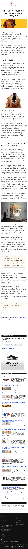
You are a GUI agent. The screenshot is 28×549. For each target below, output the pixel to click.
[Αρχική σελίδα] (14, 6)
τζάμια (12, 344)
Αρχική (17, 516)
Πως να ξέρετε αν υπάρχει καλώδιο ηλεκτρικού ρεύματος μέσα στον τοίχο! (13, 438)
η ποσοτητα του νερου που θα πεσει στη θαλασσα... (6, 530)
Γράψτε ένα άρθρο (20, 524)
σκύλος (16, 344)
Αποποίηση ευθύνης (4, 541)
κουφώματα (8, 344)
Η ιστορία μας (19, 522)
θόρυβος (20, 344)
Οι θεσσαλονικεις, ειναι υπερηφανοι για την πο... (5, 522)
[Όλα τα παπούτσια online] (12, 369)
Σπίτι (9, 341)
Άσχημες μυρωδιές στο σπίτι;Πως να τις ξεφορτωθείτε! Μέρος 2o (12, 421)
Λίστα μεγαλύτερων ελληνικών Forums (11, 487)
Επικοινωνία (18, 526)
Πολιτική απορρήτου (14, 541)
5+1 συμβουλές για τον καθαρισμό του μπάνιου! (13, 429)
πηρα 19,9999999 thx (5, 536)
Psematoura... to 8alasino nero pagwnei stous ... (6, 534)
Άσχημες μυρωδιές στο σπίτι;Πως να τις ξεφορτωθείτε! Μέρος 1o (12, 393)
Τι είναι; (18, 518)
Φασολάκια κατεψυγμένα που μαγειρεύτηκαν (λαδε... (6, 526)
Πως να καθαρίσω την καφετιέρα (10, 475)
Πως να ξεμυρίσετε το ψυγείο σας (10, 385)
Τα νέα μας (18, 520)
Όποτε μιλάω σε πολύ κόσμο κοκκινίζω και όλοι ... (6, 518)
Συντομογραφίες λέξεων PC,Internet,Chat (12, 496)
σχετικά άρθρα (8, 348)
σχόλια (7, 347)
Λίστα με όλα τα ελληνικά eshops (10, 491)
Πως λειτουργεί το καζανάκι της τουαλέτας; (12, 411)
